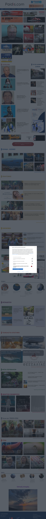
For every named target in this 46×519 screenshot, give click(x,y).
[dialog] (23, 259)
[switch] (32, 258)
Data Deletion (18, 271)
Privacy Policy (27, 271)
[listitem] (23, 257)
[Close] (35, 247)
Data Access (23, 271)
